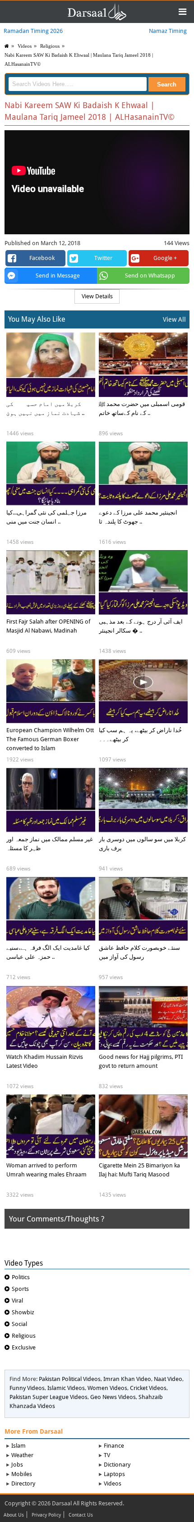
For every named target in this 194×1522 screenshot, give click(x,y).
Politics (21, 1277)
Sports (20, 1288)
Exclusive (24, 1347)
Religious (50, 46)
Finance (114, 1445)
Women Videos (107, 1388)
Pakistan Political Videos (70, 1379)
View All (174, 319)
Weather (22, 1455)
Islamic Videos (66, 1388)
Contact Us (81, 1515)
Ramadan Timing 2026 (33, 30)
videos (25, 46)
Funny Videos (27, 1388)
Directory (23, 1483)
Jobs (17, 1464)
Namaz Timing (168, 30)
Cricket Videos (148, 1388)
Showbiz (23, 1312)
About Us (14, 1515)
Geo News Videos (113, 1397)
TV (107, 1455)
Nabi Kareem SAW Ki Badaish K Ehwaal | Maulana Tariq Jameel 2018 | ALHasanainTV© (79, 59)
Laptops (114, 1474)
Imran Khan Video (127, 1379)
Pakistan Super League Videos (48, 1397)
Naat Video (168, 1379)
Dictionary (117, 1464)
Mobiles (21, 1474)
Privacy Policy (46, 1515)
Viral (17, 1300)
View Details (97, 296)
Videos (112, 1483)
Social (19, 1324)
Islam (18, 1445)
